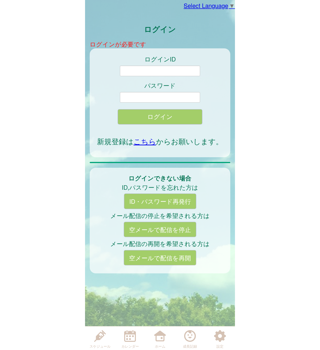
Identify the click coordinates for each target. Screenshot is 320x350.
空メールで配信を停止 (160, 229)
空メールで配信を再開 (160, 258)
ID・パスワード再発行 (160, 201)
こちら (145, 141)
